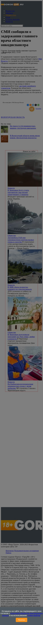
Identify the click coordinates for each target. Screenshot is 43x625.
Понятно (21, 620)
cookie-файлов (33, 615)
